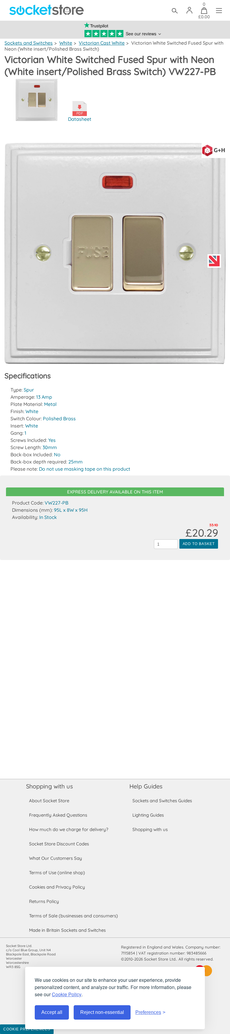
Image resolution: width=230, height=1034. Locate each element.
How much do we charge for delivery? (68, 829)
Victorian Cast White (102, 43)
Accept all (51, 1012)
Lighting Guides (148, 815)
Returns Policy (44, 901)
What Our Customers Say (55, 858)
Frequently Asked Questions (58, 815)
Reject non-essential (102, 1012)
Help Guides (145, 786)
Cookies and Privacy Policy (57, 887)
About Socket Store (49, 800)
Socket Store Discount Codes (59, 844)
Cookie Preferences (26, 1029)
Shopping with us (49, 786)
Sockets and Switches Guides (162, 800)
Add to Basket (199, 544)
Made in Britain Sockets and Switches (67, 930)
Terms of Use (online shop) (57, 872)
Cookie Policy (66, 994)
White (65, 43)
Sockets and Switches (28, 43)
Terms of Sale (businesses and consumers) (73, 916)
